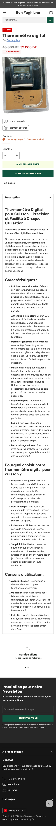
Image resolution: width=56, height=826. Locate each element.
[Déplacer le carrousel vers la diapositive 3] (30, 667)
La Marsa (12, 790)
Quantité (7, 149)
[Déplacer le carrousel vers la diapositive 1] (25, 667)
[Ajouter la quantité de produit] (16, 155)
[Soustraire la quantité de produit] (5, 155)
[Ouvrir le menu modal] (4, 12)
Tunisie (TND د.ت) (15, 810)
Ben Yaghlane (13, 40)
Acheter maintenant (28, 173)
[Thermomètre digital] (28, 85)
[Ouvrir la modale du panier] (51, 12)
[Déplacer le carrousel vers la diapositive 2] (28, 667)
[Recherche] (50, 20)
